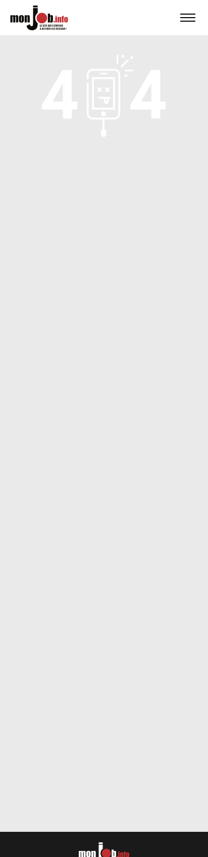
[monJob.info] (39, 17)
